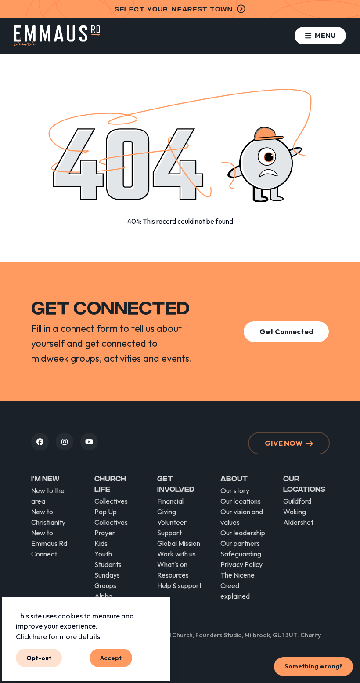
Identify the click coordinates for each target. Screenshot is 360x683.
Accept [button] (111, 657)
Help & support (179, 585)
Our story (234, 490)
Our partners (240, 543)
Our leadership (242, 532)
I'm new (45, 478)
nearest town (174, 8)
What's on (172, 564)
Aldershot (298, 522)
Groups (105, 585)
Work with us (176, 553)
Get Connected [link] (286, 331)
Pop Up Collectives (111, 517)
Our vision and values (241, 517)
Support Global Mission (178, 538)
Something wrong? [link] (313, 666)
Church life (110, 483)
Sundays (107, 574)
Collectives (111, 501)
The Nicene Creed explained (237, 585)
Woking (294, 511)
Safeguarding (240, 553)
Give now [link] (283, 443)
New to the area (48, 495)
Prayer (104, 532)
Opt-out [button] (38, 657)
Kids (101, 543)
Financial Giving (170, 506)
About (234, 478)
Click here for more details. (59, 636)
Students (108, 564)
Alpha (103, 596)
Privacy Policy (241, 564)
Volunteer (172, 522)
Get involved (175, 483)
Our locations (240, 501)
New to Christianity (48, 517)
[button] (320, 35)
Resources (173, 574)
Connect (44, 553)
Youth (103, 553)
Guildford (297, 501)
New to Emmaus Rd (49, 538)
